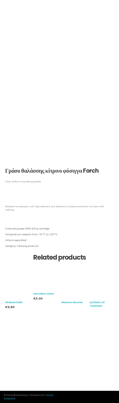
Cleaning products (27, 246)
